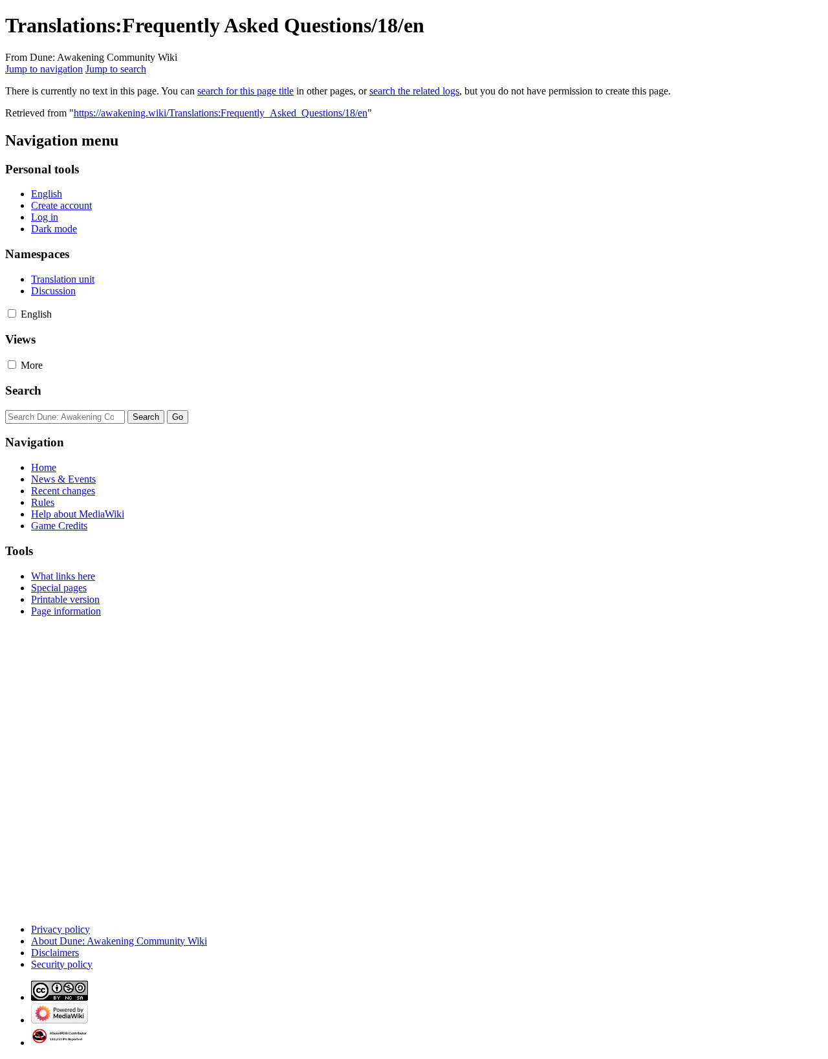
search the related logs (414, 90)
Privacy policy (60, 929)
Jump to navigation (44, 68)
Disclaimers (55, 952)
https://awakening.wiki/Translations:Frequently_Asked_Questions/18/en (220, 112)
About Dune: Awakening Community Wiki (119, 940)
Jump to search (115, 68)
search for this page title (245, 90)
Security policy (62, 964)
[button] (12, 313)
